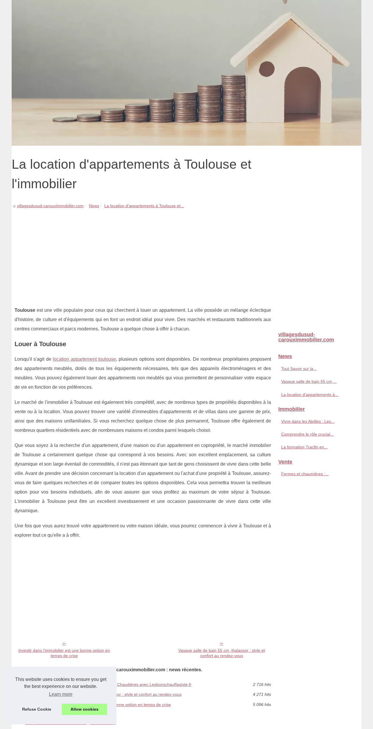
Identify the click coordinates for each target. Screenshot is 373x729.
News (94, 205)
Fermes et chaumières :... (305, 473)
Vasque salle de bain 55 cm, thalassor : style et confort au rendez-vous (221, 653)
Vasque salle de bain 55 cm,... (309, 381)
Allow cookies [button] (84, 709)
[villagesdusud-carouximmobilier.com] (186, 73)
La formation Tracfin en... (304, 447)
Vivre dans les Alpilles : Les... (308, 421)
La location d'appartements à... (309, 394)
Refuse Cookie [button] (36, 709)
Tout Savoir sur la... (299, 368)
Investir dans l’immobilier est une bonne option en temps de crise (64, 653)
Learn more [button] (61, 694)
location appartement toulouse (84, 359)
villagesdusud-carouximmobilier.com (50, 205)
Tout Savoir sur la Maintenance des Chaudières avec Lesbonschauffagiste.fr (121, 684)
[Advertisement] (143, 253)
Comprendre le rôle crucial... (307, 434)
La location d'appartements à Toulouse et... (144, 205)
